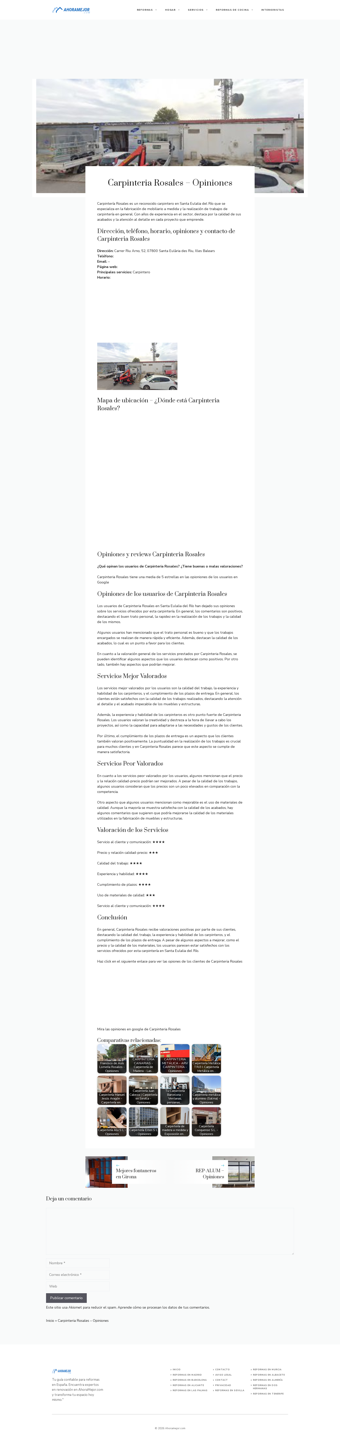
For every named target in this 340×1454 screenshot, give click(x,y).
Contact (221, 1380)
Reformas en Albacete (269, 1374)
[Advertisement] (170, 49)
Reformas (145, 9)
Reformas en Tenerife (268, 1393)
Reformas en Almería (268, 1380)
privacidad (223, 1385)
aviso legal (223, 1374)
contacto (222, 1369)
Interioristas (272, 9)
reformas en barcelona (190, 1380)
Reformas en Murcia (267, 1369)
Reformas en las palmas (190, 1390)
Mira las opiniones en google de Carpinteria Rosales (139, 1029)
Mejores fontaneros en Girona (136, 1174)
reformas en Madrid (187, 1374)
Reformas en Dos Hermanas (265, 1387)
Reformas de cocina (232, 9)
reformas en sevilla (229, 1390)
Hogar (170, 9)
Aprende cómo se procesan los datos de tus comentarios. (164, 1307)
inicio (177, 1369)
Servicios (196, 9)
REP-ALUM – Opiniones (210, 1174)
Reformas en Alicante (188, 1385)
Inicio (50, 1320)
